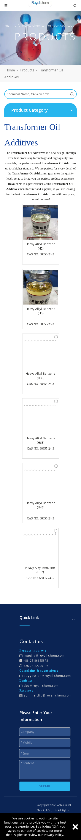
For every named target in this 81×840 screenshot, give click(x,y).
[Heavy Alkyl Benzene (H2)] (40, 228)
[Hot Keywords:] (72, 94)
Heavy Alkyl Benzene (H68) (40, 440)
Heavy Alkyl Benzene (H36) (40, 375)
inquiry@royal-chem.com (44, 655)
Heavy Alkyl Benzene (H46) (40, 505)
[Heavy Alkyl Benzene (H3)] (40, 293)
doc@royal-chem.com (41, 686)
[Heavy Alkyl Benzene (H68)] (40, 402)
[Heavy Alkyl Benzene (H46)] (40, 467)
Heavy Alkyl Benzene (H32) (40, 570)
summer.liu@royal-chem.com (48, 695)
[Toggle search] (75, 6)
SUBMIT (45, 786)
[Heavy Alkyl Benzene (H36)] (40, 338)
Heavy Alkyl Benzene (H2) (40, 246)
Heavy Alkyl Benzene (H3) (40, 311)
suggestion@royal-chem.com (47, 676)
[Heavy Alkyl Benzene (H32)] (40, 532)
